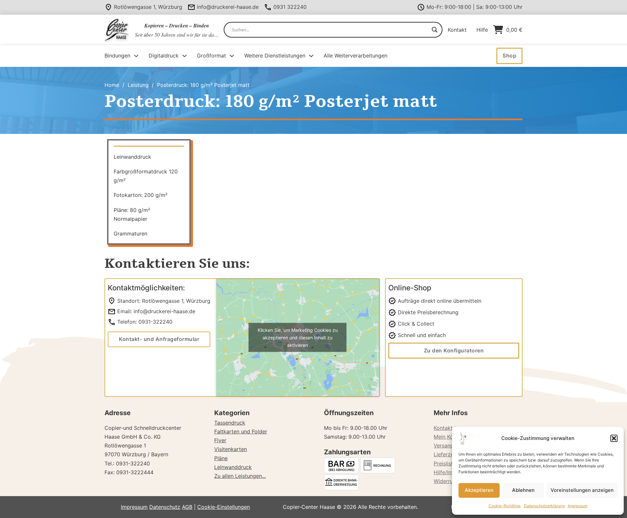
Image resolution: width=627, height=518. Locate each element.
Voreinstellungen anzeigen (582, 490)
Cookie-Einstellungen (223, 507)
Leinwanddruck (233, 467)
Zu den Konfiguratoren (454, 350)
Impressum (577, 505)
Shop (509, 55)
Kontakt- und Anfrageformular (159, 339)
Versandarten (450, 445)
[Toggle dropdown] (136, 55)
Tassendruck (229, 422)
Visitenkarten (230, 449)
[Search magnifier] (434, 29)
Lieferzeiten (448, 454)
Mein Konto (447, 436)
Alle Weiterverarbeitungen (355, 55)
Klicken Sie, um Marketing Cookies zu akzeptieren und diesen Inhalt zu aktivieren (298, 337)
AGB (187, 507)
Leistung (138, 85)
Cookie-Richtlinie (505, 505)
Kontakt (457, 29)
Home (111, 85)
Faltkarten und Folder (240, 431)
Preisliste (445, 463)
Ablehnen (523, 490)
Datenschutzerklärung (544, 505)
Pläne (221, 458)
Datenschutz (164, 507)
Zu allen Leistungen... (240, 476)
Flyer (220, 440)
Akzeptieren (479, 490)
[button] (614, 438)
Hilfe (482, 29)
